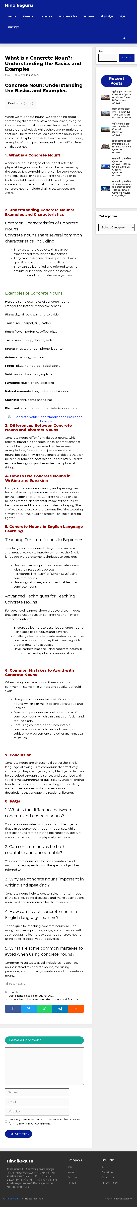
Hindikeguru (19, 5)
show (28, 103)
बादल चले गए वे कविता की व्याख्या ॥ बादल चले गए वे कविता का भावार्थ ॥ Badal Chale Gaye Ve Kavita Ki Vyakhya (121, 188)
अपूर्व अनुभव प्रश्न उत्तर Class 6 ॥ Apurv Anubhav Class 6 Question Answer (122, 97)
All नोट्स (72, 1182)
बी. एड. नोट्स (107, 16)
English (13, 992)
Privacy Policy (109, 1182)
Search (103, 51)
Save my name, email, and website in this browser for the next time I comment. (45, 1121)
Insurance (46, 16)
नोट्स (122, 16)
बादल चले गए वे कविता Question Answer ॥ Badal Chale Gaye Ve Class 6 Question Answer (121, 167)
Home (12, 16)
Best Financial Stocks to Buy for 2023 (31, 995)
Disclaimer (107, 1172)
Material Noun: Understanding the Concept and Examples (44, 999)
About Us (106, 1167)
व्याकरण (71, 1172)
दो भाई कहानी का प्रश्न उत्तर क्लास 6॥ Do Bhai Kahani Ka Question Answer (121, 147)
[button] (124, 38)
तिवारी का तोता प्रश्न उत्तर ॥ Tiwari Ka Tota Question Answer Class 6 (121, 113)
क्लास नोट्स (13, 27)
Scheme (89, 16)
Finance (28, 16)
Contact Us (107, 1177)
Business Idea (68, 16)
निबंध (70, 1167)
